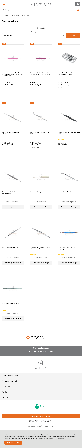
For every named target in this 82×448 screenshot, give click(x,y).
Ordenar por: (33, 32)
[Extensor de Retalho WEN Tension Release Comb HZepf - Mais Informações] (41, 232)
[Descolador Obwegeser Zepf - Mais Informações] (41, 177)
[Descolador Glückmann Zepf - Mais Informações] (13, 232)
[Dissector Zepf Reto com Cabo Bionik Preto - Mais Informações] (69, 117)
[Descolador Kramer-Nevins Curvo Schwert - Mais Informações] (13, 117)
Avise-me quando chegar (12, 207)
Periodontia (15, 15)
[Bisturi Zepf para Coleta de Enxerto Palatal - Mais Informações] (41, 117)
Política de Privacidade (56, 438)
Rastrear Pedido (13, 375)
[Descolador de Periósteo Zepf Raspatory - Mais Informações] (69, 232)
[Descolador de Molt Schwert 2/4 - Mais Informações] (13, 288)
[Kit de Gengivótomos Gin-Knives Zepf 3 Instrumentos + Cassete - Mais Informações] (69, 58)
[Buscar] (78, 10)
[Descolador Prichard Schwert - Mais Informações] (69, 177)
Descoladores (25, 15)
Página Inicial (6, 15)
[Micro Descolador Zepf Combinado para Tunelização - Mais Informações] (13, 177)
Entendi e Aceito (13, 443)
